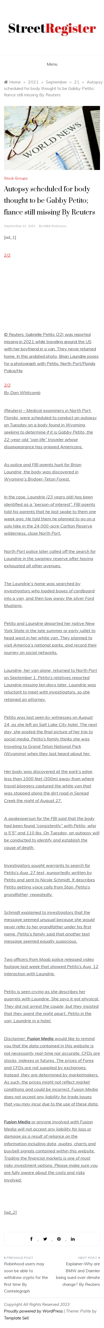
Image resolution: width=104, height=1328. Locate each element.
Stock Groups (16, 178)
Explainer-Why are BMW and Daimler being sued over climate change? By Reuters (78, 1274)
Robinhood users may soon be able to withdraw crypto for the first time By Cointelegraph (26, 1277)
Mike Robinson (54, 226)
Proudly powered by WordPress (34, 1311)
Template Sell (16, 1318)
